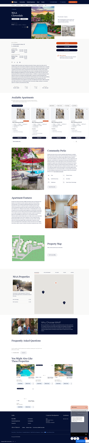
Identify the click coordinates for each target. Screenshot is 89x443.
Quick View (20, 383)
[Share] (17, 62)
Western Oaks (29, 427)
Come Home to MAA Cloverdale (38, 427)
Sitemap (42, 432)
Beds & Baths (52, 105)
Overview (13, 5)
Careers (42, 2)
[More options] (33, 383)
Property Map (34, 5)
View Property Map (52, 254)
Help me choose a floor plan (17, 105)
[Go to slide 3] (25, 375)
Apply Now (67, 43)
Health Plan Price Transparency (35, 432)
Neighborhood (40, 5)
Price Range (67, 105)
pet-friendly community (58, 171)
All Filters (75, 105)
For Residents (30, 421)
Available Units (18, 5)
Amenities (24, 5)
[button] (43, 292)
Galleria (23, 427)
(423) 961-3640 (16, 46)
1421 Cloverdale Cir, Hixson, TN (19, 44)
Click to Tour (28, 383)
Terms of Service (19, 432)
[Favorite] (12, 62)
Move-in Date (59, 105)
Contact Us (24, 352)
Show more (35, 134)
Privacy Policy (14, 432)
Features (29, 5)
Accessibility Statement (26, 432)
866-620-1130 (65, 418)
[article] (25, 374)
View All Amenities (52, 186)
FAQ (45, 5)
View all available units (16, 141)
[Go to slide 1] (43, 375)
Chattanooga (14, 9)
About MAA (14, 418)
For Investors (30, 418)
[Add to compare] (14, 62)
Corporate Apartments (16, 421)
